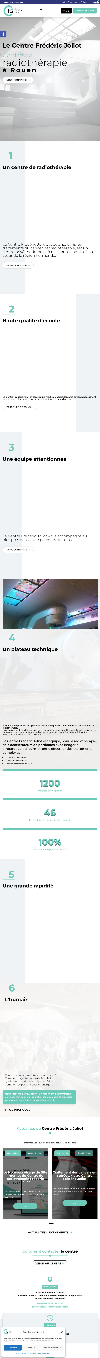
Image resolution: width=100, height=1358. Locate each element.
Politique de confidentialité (26, 1353)
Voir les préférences (52, 1347)
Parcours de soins (18, 407)
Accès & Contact (84, 11)
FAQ (66, 11)
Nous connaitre (16, 80)
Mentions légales (43, 1353)
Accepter (12, 1347)
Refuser (31, 1347)
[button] (3, 34)
